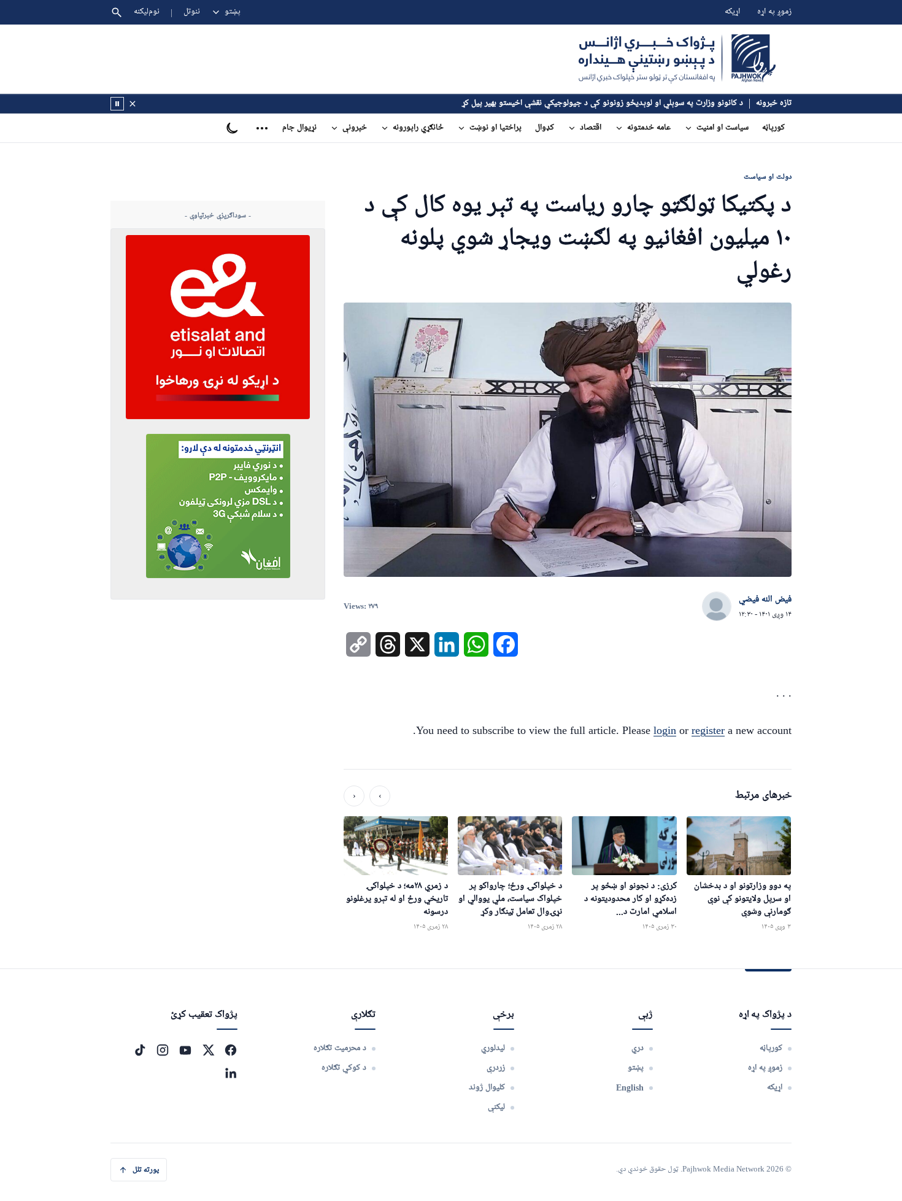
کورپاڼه (773, 128)
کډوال (544, 128)
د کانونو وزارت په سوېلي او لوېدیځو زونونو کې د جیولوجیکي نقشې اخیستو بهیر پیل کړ (602, 103)
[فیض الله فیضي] (717, 607)
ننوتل (191, 12)
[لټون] (116, 12)
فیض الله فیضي (765, 599)
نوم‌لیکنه (147, 12)
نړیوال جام (299, 128)
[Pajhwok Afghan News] (677, 58)
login (664, 730)
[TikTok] (140, 1050)
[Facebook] (230, 1050)
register (708, 730)
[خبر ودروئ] (117, 103)
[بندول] (132, 103)
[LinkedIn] (230, 1072)
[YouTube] (185, 1050)
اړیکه (732, 12)
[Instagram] (162, 1050)
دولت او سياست (768, 176)
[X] (208, 1050)
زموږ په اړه (774, 12)
